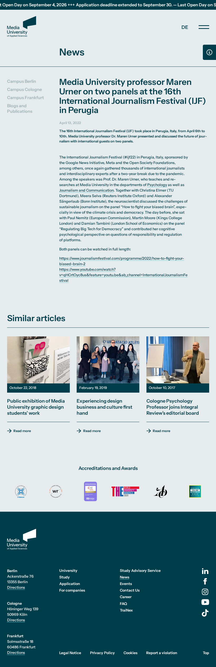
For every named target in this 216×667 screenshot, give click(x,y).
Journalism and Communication (86, 190)
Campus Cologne (24, 89)
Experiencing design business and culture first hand (104, 407)
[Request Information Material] (209, 52)
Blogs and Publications (19, 108)
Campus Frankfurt (25, 97)
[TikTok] (205, 613)
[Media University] (21, 26)
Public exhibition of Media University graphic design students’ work (36, 407)
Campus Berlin (21, 81)
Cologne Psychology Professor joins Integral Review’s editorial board (172, 407)
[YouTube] (205, 602)
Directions (16, 587)
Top (206, 652)
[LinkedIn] (205, 571)
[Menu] (204, 27)
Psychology (157, 184)
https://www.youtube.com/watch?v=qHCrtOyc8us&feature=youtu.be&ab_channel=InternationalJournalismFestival (123, 275)
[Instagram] (205, 592)
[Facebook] (205, 581)
